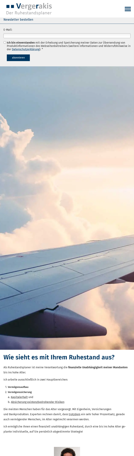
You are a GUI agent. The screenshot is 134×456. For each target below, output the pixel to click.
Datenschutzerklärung (25, 49)
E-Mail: (7, 29)
